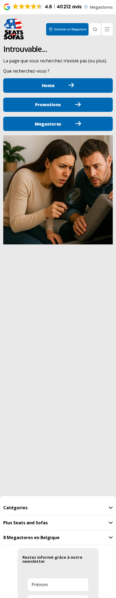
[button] (43, 7)
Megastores (101, 7)
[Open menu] (107, 29)
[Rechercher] (95, 29)
